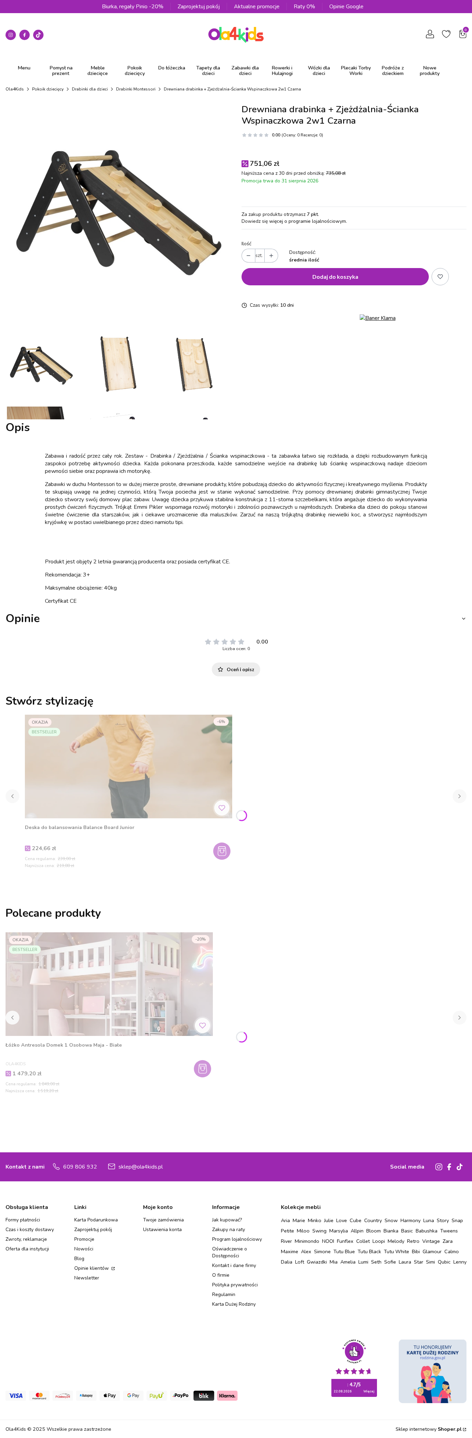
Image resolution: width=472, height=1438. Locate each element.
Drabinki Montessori (135, 89)
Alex (306, 1251)
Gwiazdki (317, 1261)
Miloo (303, 1230)
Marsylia (338, 1230)
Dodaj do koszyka (335, 276)
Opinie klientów (92, 1268)
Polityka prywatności (235, 1285)
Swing (319, 1230)
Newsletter (86, 1278)
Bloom (373, 1230)
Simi (430, 1261)
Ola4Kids (15, 89)
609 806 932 (80, 1167)
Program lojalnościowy (237, 1239)
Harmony (410, 1220)
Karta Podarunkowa (96, 1220)
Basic (407, 1230)
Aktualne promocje (257, 6)
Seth (376, 1261)
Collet (363, 1241)
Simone (322, 1251)
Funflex (345, 1241)
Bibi (416, 1251)
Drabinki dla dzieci (90, 89)
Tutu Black (369, 1251)
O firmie (220, 1275)
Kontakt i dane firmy (234, 1265)
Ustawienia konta (162, 1229)
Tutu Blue (344, 1251)
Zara (448, 1241)
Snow (391, 1220)
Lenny (459, 1261)
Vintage (431, 1241)
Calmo (451, 1251)
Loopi (378, 1241)
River (286, 1241)
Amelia (348, 1261)
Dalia (286, 1261)
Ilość (246, 243)
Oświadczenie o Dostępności (229, 1252)
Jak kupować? (227, 1220)
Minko (314, 1220)
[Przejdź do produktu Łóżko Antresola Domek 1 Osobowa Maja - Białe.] (109, 984)
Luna (428, 1220)
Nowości (83, 1249)
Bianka (391, 1230)
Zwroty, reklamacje (26, 1239)
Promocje (84, 1239)
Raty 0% (304, 6)
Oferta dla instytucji (27, 1249)
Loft (299, 1261)
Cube (355, 1220)
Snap (457, 1220)
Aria (285, 1220)
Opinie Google (346, 6)
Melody (396, 1241)
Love (341, 1220)
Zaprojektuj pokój (199, 6)
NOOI (328, 1241)
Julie (328, 1220)
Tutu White (396, 1251)
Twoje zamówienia (163, 1220)
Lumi (363, 1261)
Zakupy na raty (228, 1229)
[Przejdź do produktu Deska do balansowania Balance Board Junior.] (128, 766)
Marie (299, 1220)
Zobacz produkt (203, 1068)
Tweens (449, 1230)
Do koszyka (222, 851)
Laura (405, 1261)
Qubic (444, 1261)
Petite (287, 1230)
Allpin (357, 1230)
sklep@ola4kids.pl (141, 1167)
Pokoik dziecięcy (48, 89)
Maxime (289, 1251)
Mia (334, 1261)
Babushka (426, 1230)
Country (373, 1220)
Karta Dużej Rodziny (234, 1304)
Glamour (432, 1251)
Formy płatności (23, 1220)
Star (418, 1261)
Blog (79, 1258)
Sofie (390, 1261)
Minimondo (307, 1241)
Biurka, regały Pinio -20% (132, 6)
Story (443, 1220)
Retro (413, 1241)
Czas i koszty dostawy (30, 1229)
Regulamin (223, 1294)
